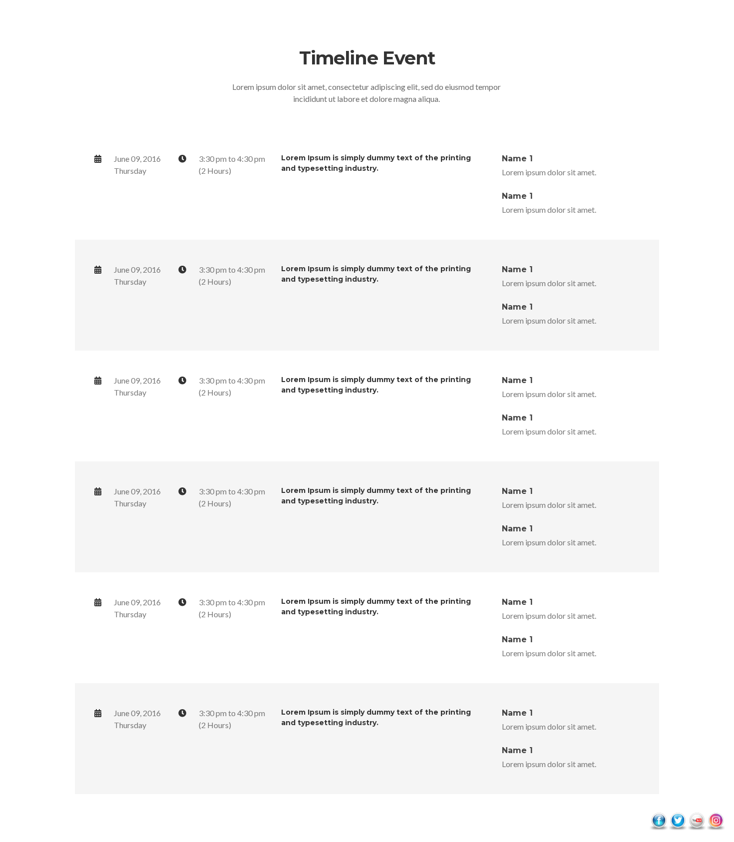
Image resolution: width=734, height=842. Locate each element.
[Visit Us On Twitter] (677, 820)
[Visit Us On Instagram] (715, 820)
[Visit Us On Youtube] (696, 820)
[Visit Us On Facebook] (658, 820)
